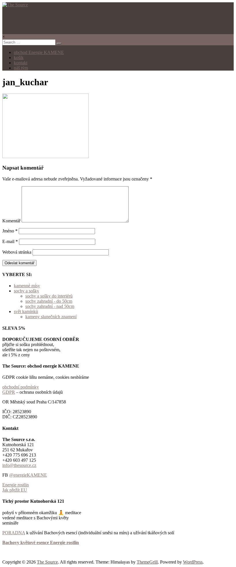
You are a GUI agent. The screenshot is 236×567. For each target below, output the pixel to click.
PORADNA (13, 532)
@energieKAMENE (28, 475)
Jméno (10, 230)
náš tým (21, 67)
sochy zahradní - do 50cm (48, 301)
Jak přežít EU (14, 490)
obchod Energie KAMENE (39, 52)
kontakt (20, 62)
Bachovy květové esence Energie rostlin (40, 542)
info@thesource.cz (19, 465)
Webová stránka (16, 252)
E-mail (10, 241)
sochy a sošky (26, 290)
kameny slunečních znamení (51, 316)
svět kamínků (26, 311)
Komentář (11, 220)
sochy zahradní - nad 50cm (49, 306)
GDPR (8, 392)
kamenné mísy (27, 285)
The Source (15, 16)
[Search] (59, 43)
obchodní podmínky (20, 387)
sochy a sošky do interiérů (49, 296)
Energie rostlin (15, 484)
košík (19, 57)
